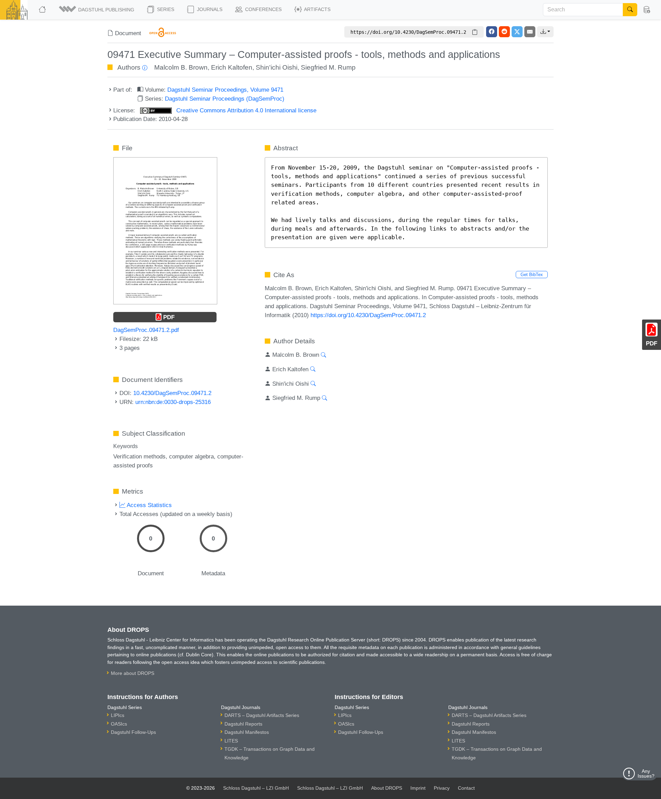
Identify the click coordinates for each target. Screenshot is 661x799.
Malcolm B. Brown (181, 67)
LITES (231, 741)
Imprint (418, 788)
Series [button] (165, 9)
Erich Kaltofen (231, 67)
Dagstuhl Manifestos (246, 732)
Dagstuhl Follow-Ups (133, 732)
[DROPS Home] (43, 9)
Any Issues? (646, 773)
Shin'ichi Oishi (276, 67)
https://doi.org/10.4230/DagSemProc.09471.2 (368, 315)
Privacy (442, 788)
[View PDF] (165, 230)
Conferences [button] (263, 9)
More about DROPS (132, 673)
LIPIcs (117, 715)
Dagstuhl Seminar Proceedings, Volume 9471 (225, 89)
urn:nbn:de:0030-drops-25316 (173, 401)
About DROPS (386, 788)
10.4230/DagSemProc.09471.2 (172, 393)
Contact (466, 788)
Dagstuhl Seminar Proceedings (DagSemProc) (224, 98)
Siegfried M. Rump (328, 67)
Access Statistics (148, 505)
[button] (97, 9)
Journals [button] (209, 9)
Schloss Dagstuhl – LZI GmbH (256, 788)
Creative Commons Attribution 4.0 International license (245, 110)
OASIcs (119, 724)
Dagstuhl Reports (243, 724)
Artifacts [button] (316, 9)
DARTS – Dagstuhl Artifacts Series (261, 715)
